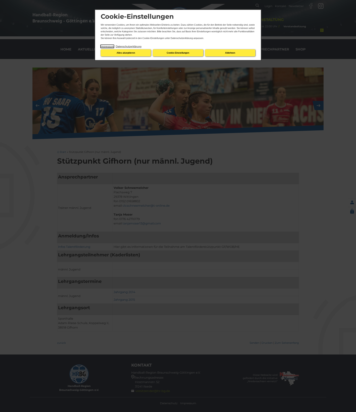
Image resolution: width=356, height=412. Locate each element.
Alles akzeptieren (126, 53)
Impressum (107, 46)
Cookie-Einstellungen (178, 53)
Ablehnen (230, 53)
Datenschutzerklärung (128, 46)
